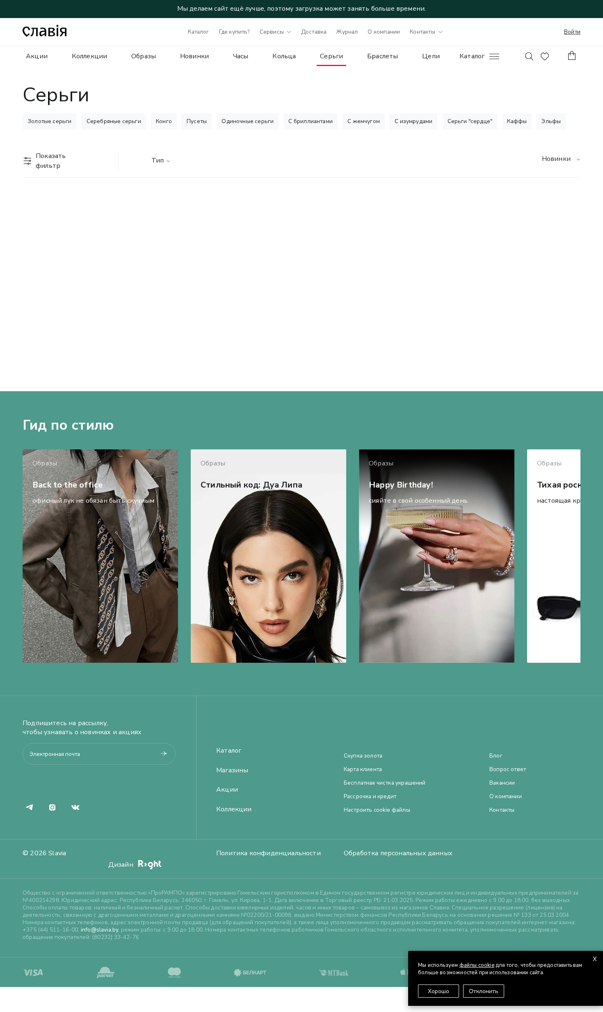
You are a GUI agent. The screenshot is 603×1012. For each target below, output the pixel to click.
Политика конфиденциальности (268, 853)
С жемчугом (363, 121)
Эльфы (551, 121)
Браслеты (382, 56)
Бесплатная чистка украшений (385, 783)
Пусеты (197, 121)
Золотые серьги (49, 121)
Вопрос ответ (507, 769)
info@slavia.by (100, 930)
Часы (241, 56)
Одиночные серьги (248, 121)
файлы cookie (476, 965)
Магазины (232, 770)
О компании (384, 32)
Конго (164, 121)
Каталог (198, 32)
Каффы (517, 121)
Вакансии (502, 783)
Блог (495, 756)
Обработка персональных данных (398, 853)
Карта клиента (363, 769)
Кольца (284, 56)
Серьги (331, 56)
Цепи (431, 56)
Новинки (194, 56)
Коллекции (89, 56)
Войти (572, 32)
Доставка (314, 32)
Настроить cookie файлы (377, 810)
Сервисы (272, 32)
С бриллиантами (310, 121)
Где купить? (234, 32)
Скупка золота (363, 756)
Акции (37, 56)
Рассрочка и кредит (370, 796)
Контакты (422, 32)
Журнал (347, 32)
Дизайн (121, 864)
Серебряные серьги (114, 121)
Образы (143, 56)
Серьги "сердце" (470, 121)
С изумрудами (413, 121)
